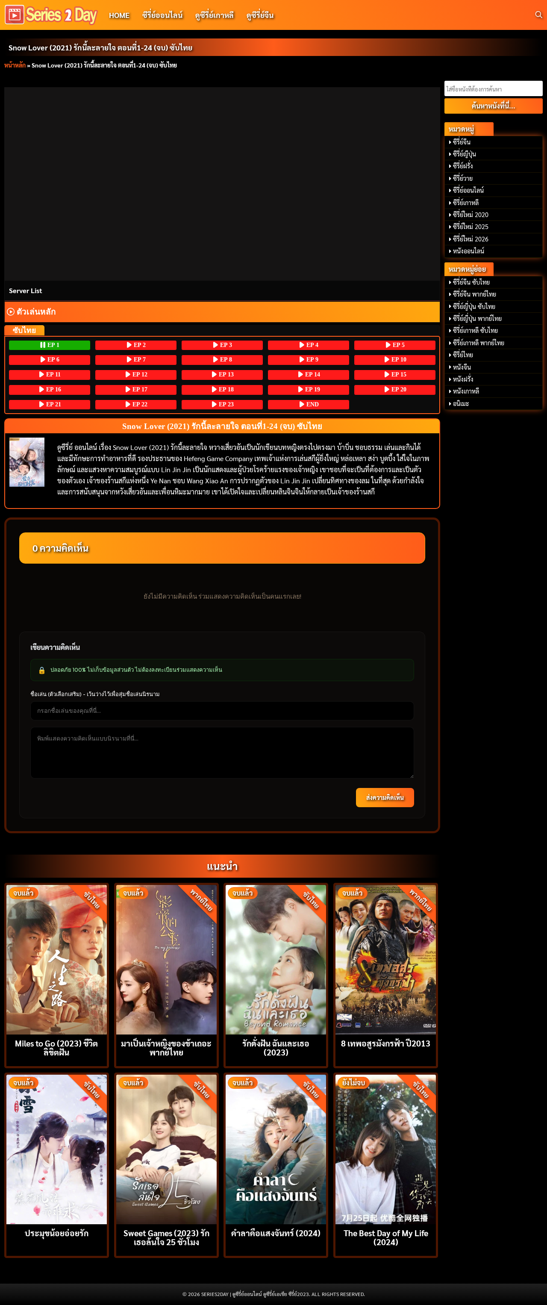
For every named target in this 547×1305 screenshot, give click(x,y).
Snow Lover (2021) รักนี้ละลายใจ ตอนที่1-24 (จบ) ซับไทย (100, 47)
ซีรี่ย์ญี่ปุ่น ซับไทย (474, 306)
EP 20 (398, 389)
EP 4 (311, 345)
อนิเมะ (461, 403)
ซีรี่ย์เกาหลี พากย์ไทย (478, 343)
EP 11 (52, 374)
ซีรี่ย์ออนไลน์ (162, 15)
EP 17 (139, 389)
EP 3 (225, 345)
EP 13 (225, 374)
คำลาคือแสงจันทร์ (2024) (276, 1232)
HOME (119, 15)
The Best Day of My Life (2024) (386, 1237)
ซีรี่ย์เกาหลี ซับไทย (475, 330)
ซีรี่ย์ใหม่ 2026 (470, 239)
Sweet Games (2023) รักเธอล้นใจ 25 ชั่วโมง (166, 1237)
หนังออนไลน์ (468, 251)
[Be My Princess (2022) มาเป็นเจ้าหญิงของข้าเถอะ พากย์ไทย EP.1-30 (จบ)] (166, 958)
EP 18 (225, 389)
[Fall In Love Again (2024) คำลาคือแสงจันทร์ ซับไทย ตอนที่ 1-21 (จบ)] (276, 1148)
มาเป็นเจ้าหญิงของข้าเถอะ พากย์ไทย (166, 1047)
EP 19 (311, 389)
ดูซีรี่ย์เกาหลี (214, 15)
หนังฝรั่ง (463, 379)
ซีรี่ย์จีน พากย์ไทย (474, 294)
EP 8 (225, 359)
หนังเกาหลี (466, 391)
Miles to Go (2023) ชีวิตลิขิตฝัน (56, 1047)
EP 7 (139, 359)
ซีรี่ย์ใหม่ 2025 (470, 226)
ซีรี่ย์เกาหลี (466, 202)
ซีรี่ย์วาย (463, 178)
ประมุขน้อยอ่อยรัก (56, 1232)
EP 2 (139, 345)
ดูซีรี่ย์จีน (260, 15)
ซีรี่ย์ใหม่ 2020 (470, 214)
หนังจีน (462, 367)
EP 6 (52, 359)
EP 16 (52, 389)
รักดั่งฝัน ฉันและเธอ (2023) (275, 1047)
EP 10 (398, 359)
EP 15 (398, 374)
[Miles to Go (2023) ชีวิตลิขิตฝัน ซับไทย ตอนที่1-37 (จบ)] (56, 958)
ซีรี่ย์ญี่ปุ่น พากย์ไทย (477, 318)
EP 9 (311, 359)
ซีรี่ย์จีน (462, 142)
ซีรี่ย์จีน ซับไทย (471, 282)
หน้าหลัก (15, 65)
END (312, 404)
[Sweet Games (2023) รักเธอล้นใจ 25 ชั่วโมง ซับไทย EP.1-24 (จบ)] (166, 1148)
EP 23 (225, 404)
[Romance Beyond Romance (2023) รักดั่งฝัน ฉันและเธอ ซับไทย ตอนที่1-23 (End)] (276, 958)
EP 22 (139, 404)
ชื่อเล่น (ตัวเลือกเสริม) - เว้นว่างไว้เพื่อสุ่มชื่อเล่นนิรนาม (95, 694)
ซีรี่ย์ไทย (463, 355)
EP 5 (398, 345)
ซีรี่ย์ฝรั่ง (463, 166)
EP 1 (52, 345)
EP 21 (52, 404)
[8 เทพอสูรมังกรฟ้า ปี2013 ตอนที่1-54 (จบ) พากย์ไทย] (385, 958)
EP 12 (139, 374)
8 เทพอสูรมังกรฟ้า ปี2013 (385, 1043)
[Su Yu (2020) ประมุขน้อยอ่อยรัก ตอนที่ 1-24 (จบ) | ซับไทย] (56, 1148)
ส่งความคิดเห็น (385, 797)
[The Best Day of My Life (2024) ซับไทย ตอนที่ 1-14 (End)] (385, 1148)
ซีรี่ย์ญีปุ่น (464, 154)
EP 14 (311, 374)
